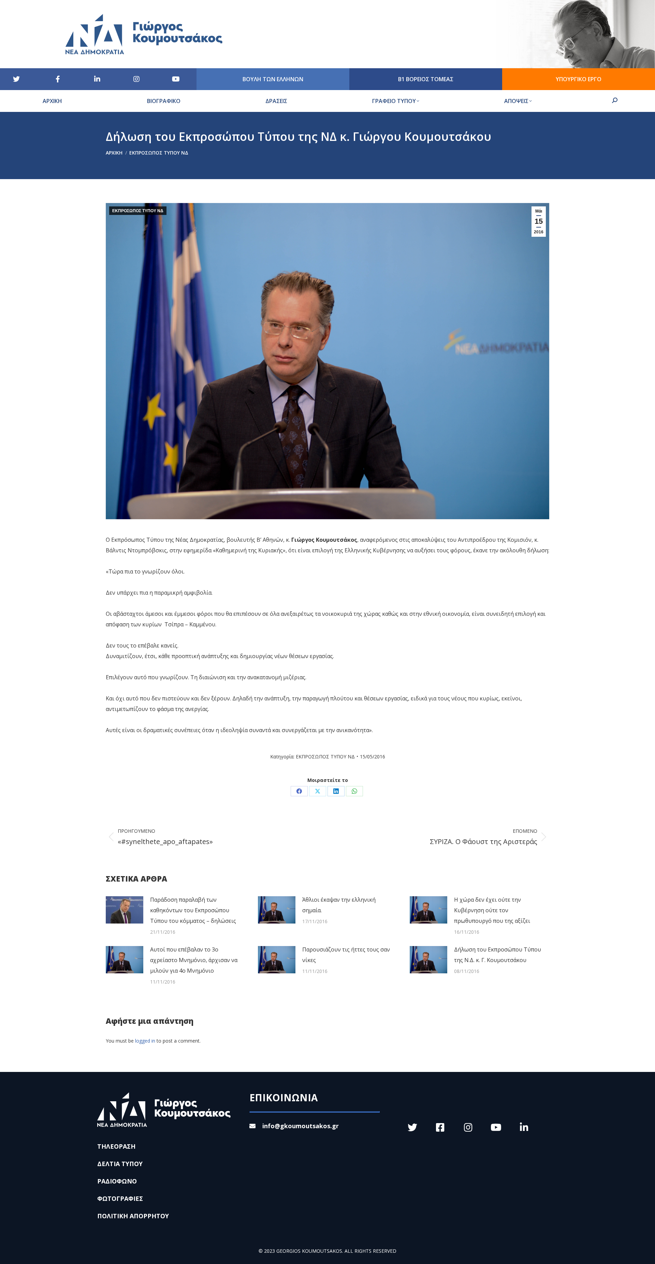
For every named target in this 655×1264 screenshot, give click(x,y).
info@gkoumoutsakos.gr (300, 1126)
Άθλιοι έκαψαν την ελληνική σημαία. (339, 905)
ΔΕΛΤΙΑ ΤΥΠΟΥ (120, 1164)
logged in (145, 1040)
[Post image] (124, 910)
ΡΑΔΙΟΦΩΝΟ (117, 1181)
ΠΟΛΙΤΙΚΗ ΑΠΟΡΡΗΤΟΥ (133, 1216)
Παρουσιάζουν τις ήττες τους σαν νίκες (346, 955)
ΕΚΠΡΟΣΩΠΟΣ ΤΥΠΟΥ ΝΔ (137, 210)
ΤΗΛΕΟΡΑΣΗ (116, 1146)
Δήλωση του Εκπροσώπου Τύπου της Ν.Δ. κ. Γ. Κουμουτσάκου (497, 955)
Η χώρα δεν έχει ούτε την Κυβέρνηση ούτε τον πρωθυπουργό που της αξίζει (492, 910)
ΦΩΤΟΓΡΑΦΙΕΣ (120, 1198)
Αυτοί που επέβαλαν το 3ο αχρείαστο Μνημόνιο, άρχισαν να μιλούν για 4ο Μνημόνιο (193, 960)
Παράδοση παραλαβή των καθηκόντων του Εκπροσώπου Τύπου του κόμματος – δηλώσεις (193, 910)
